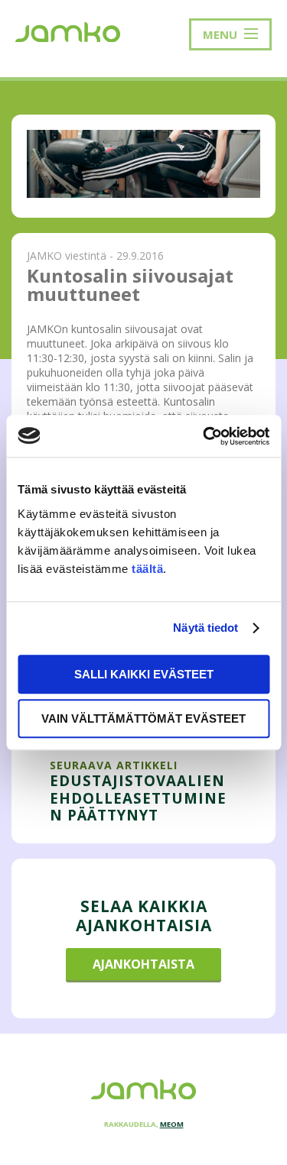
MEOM (172, 1124)
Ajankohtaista (143, 964)
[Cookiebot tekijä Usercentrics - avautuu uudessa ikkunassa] (204, 436)
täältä (147, 568)
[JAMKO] (67, 30)
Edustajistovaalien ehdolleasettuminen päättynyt (138, 797)
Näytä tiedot (205, 627)
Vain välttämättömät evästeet (143, 718)
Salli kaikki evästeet (144, 674)
